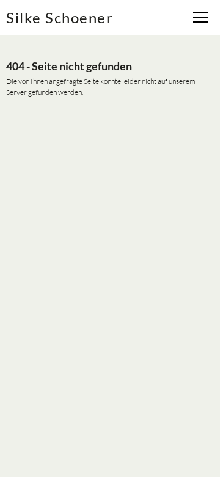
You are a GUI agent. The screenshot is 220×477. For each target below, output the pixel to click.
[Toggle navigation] (202, 19)
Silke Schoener (59, 17)
